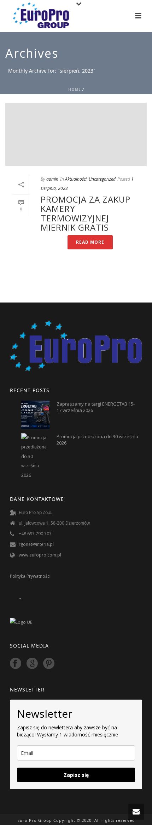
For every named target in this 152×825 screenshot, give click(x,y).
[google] (32, 663)
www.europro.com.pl (40, 555)
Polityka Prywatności (30, 576)
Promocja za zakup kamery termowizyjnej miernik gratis (85, 213)
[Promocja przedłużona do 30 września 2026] (35, 456)
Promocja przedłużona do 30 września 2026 (97, 439)
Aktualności (76, 179)
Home (74, 89)
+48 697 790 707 (35, 534)
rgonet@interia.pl (36, 544)
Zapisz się (76, 775)
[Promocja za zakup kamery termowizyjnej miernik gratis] (76, 134)
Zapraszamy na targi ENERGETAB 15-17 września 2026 (96, 407)
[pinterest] (48, 663)
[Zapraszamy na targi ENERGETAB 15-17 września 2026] (35, 415)
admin (52, 179)
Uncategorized (102, 179)
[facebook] (15, 663)
